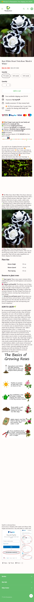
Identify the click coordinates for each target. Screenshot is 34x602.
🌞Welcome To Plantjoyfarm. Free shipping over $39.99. (17, 2)
